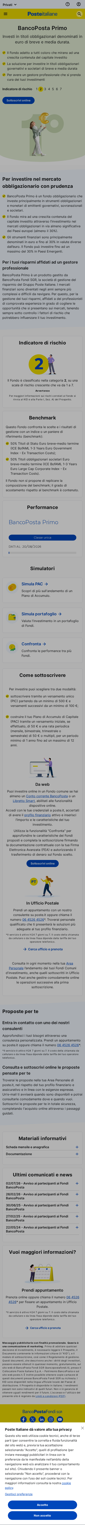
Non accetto (42, 1515)
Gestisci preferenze (19, 1494)
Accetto (42, 1504)
